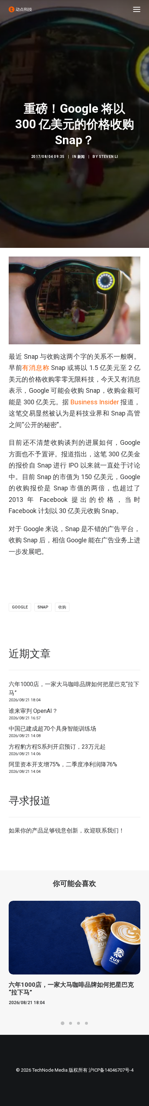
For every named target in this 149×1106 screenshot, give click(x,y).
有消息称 (35, 367)
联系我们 (107, 830)
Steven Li (108, 157)
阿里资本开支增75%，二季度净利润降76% (63, 764)
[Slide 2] (70, 1023)
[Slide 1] (63, 1023)
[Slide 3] (78, 1023)
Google (20, 607)
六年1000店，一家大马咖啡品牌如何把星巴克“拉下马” (74, 688)
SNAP (43, 607)
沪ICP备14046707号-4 (111, 1070)
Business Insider (95, 402)
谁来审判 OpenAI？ (33, 710)
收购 (62, 607)
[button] (136, 9)
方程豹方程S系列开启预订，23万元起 (57, 746)
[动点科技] (20, 9)
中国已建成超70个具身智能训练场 (52, 728)
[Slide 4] (86, 1023)
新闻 (81, 157)
